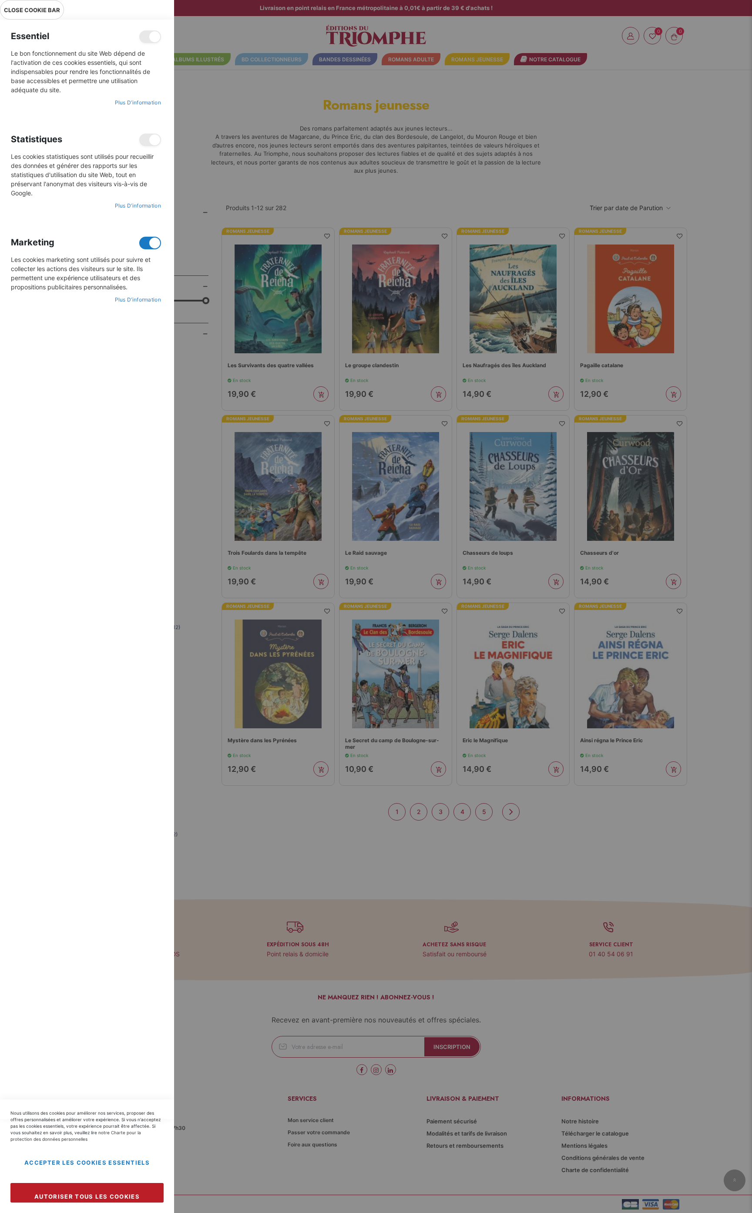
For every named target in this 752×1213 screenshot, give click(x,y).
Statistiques (150, 140)
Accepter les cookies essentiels (87, 1162)
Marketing (150, 243)
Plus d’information (138, 102)
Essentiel (150, 36)
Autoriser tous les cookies (87, 1196)
